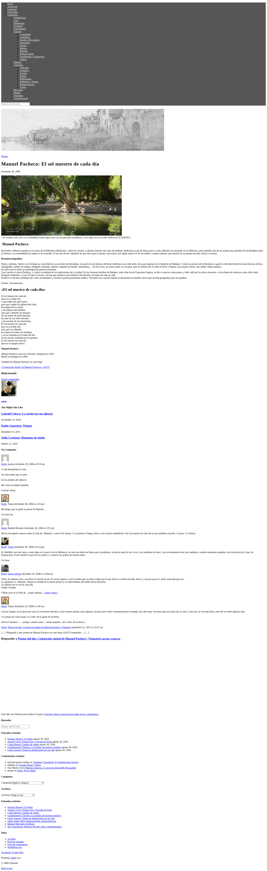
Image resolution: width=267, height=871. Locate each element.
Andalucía (25, 37)
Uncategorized (21, 98)
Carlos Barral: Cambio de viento (23, 744)
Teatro (23, 87)
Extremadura (20, 29)
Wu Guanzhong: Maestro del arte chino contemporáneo (34, 826)
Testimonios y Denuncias (32, 56)
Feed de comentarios (17, 844)
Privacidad (12, 12)
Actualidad (25, 34)
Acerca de (12, 6)
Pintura (17, 93)
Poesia (23, 76)
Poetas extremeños (10, 379)
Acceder (11, 839)
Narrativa (24, 70)
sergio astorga (14, 574)
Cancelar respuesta (110, 638)
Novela (23, 73)
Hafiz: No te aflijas (26, 770)
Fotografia (25, 42)
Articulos (24, 67)
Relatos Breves (27, 84)
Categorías (12, 15)
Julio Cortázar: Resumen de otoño (23, 437)
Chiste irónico (51, 592)
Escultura (18, 26)
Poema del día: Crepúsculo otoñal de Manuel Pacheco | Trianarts (39, 627)
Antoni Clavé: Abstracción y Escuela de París (29, 741)
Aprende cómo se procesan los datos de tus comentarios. (71, 714)
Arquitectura (20, 17)
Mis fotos (18, 90)
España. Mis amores (29, 40)
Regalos (24, 51)
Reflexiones (25, 79)
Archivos (5, 795)
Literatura (18, 65)
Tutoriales (18, 95)
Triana (11, 547)
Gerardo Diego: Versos (29, 765)
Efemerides (19, 23)
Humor (23, 45)
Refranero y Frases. (29, 81)
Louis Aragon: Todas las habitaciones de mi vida (31, 750)
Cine (16, 20)
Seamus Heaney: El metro (20, 739)
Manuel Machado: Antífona (20, 824)
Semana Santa (27, 54)
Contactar (12, 9)
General (17, 31)
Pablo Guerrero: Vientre (16, 425)
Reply (4, 464)
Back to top (7, 868)
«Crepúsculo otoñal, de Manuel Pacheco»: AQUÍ (25, 367)
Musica (23, 48)
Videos (23, 59)
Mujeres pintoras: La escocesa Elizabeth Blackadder (50, 768)
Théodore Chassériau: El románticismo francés (55, 762)
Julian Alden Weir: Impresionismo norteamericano (31, 821)
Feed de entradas (15, 841)
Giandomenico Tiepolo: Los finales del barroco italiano (34, 747)
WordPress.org (14, 847)
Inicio (10, 3)
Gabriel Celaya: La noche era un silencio (27, 413)
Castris (13, 857)
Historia (17, 62)
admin (4, 401)
